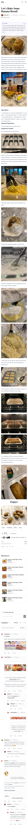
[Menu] (26, 2)
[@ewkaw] (9, 537)
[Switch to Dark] (22, 2)
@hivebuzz (13, 806)
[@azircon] (4, 537)
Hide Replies (20, 690)
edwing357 (12, 703)
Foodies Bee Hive (6, 17)
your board (16, 782)
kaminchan (6, 740)
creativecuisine (7, 657)
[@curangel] (2, 537)
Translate (14, 653)
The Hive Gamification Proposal (17, 797)
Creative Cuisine (12, 679)
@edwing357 (14, 696)
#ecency (3, 527)
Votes (20, 622)
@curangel (13, 537)
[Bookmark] (10, 547)
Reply (9, 653)
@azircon (18, 537)
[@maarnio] (7, 537)
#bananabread (9, 527)
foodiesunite (7, 634)
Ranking (10, 784)
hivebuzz (6, 760)
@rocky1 (22, 537)
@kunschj (8, 636)
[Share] (12, 547)
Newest (24, 622)
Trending (16, 622)
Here (19, 731)
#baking (15, 527)
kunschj (9, 693)
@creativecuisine (10, 697)
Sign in (23, 627)
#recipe (20, 527)
